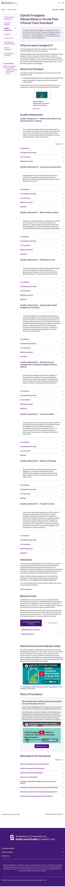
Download (36, 108)
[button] (41, 148)
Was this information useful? (53, 814)
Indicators (7, 34)
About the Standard (7, 23)
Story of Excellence (7, 48)
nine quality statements (31, 78)
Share (54, 9)
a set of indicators (29, 80)
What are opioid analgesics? (9, 18)
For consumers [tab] (52, 623)
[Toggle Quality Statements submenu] (15, 28)
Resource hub (8, 38)
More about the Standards (8, 54)
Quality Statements (8, 29)
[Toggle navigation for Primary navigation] (62, 3)
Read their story (41, 746)
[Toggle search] (59, 2)
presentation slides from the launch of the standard (40, 687)
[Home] (32, 838)
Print (60, 9)
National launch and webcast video (9, 43)
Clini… (3, 9)
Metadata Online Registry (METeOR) (45, 580)
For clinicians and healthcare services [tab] (31, 623)
